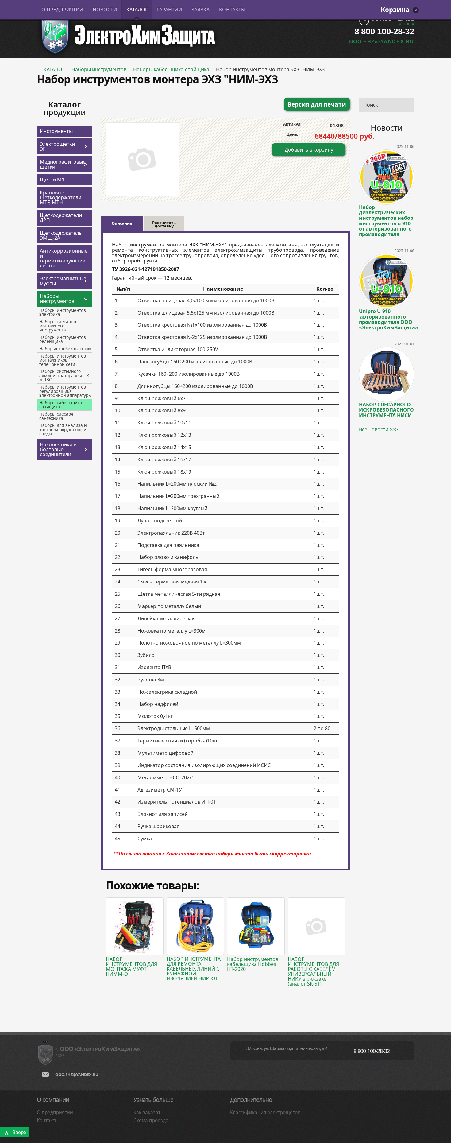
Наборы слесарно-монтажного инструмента (58, 326)
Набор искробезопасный (65, 348)
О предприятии (55, 1112)
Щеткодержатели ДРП (61, 217)
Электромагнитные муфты (61, 281)
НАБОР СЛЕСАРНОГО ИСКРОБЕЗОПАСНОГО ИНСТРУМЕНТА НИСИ (386, 409)
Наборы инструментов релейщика (62, 339)
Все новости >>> (378, 429)
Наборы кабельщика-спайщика (171, 69)
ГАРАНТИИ (169, 9)
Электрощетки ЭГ (57, 146)
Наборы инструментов (98, 69)
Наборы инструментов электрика (62, 312)
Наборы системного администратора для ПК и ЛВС (64, 375)
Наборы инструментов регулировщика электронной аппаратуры (65, 391)
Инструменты (56, 131)
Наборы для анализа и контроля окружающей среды (63, 429)
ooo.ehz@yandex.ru (76, 1074)
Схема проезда (150, 1120)
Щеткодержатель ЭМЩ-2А (61, 235)
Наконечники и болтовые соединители (58, 449)
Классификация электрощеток (265, 1112)
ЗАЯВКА (200, 9)
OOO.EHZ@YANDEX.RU (381, 41)
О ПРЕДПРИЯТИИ (62, 9)
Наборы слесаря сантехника (56, 416)
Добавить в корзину (309, 149)
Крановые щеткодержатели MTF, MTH (60, 197)
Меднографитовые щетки (61, 164)
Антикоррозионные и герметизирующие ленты (63, 258)
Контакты (48, 1120)
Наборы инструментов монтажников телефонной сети (62, 360)
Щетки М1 (52, 179)
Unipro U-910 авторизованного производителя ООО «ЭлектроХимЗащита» (386, 319)
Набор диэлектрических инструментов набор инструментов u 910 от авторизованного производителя (386, 220)
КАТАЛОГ (137, 9)
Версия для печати (316, 104)
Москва (406, 24)
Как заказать (148, 1112)
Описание (122, 223)
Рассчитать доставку (164, 224)
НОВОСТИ (105, 9)
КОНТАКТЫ (232, 9)
